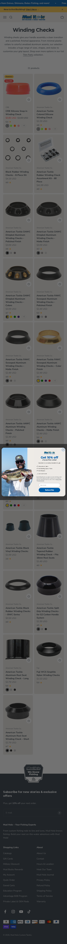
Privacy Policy (59, 479)
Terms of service (40, 480)
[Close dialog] (63, 449)
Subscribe (49, 490)
